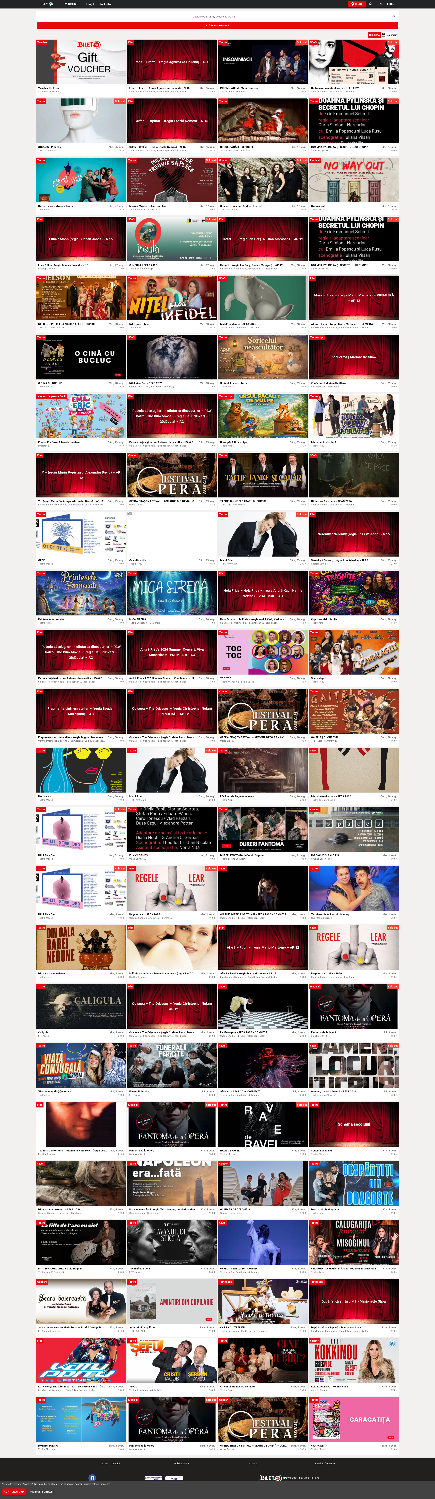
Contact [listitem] (253, 1463)
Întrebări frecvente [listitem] (325, 1463)
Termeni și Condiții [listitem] (110, 1463)
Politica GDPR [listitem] (181, 1463)
